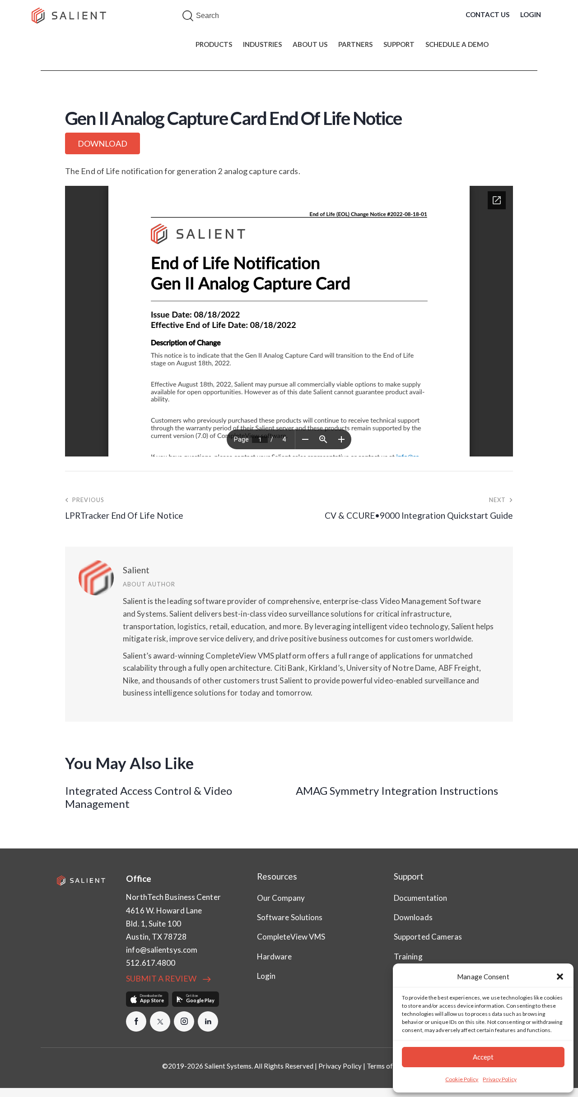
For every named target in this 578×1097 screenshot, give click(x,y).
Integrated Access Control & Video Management (148, 797)
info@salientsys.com (161, 949)
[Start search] (188, 16)
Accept (483, 1057)
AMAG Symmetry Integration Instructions (397, 790)
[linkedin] (208, 1021)
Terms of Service (391, 1066)
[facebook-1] (136, 1021)
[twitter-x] (160, 1021)
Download (102, 143)
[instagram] (184, 1021)
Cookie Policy (461, 1079)
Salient (136, 570)
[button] (559, 976)
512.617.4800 (150, 963)
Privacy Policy (499, 1079)
